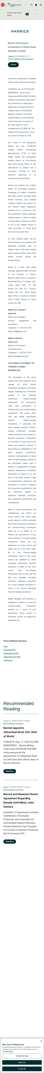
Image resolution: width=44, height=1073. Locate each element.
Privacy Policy (8, 1051)
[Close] (41, 1041)
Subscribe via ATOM (12, 657)
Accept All (22, 1069)
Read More (10, 771)
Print (6, 646)
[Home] (11, 5)
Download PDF (10, 650)
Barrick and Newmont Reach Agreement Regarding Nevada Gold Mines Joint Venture (20, 800)
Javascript (8, 660)
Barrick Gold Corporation (24, 59)
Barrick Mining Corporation (13, 723)
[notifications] (36, 5)
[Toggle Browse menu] (35, 14)
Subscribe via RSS (11, 653)
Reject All (22, 1062)
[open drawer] (41, 5)
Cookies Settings (22, 1056)
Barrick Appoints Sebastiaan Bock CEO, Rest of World (20, 732)
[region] (22, 1055)
